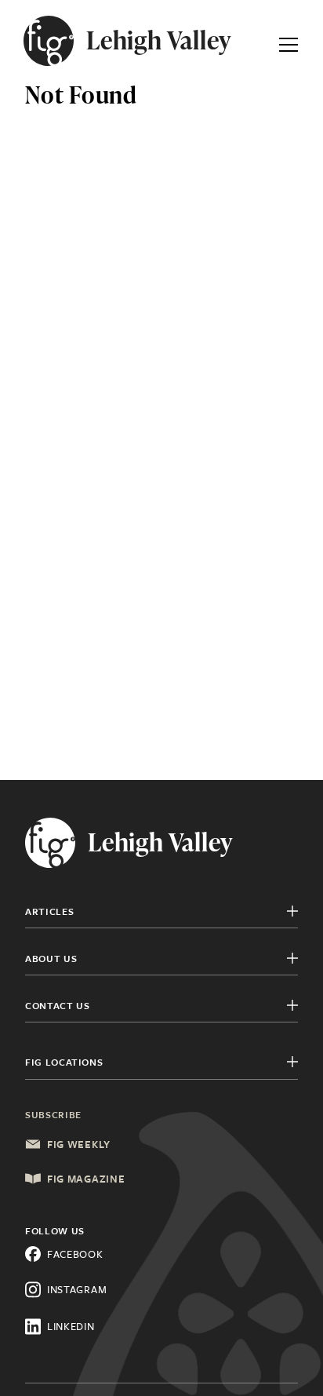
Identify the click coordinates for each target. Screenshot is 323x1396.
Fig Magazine (86, 1178)
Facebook (75, 1254)
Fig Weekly (79, 1144)
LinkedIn (71, 1326)
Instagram (77, 1289)
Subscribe (53, 1114)
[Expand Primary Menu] (288, 41)
